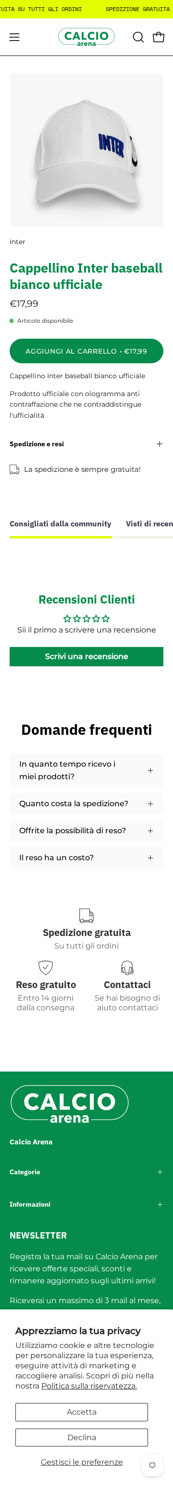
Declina (81, 1437)
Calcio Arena (31, 1141)
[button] (137, 37)
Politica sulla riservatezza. (89, 1385)
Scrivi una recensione (86, 656)
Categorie (25, 1172)
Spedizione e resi (37, 443)
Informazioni (30, 1204)
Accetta (82, 1412)
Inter (17, 241)
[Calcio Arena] (86, 37)
